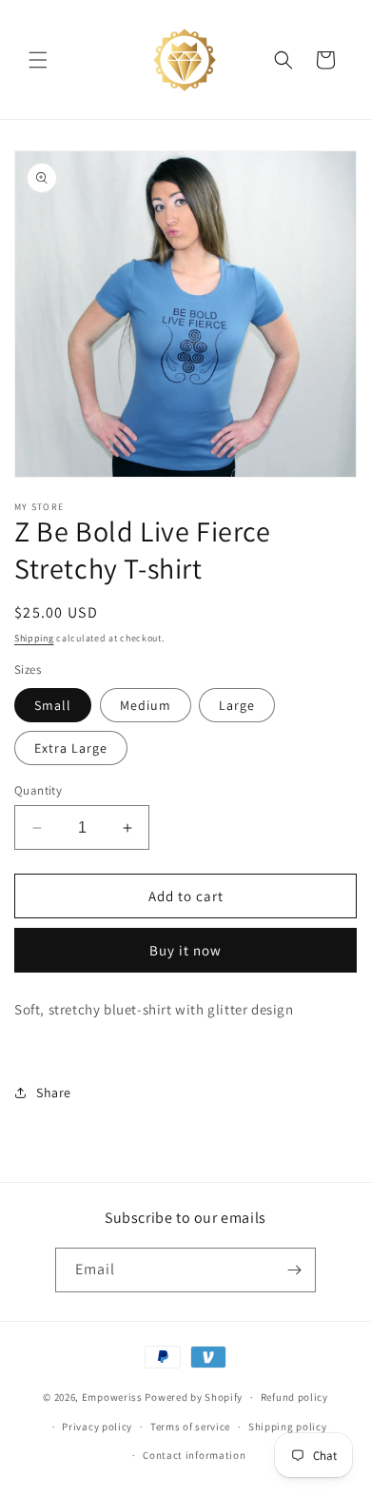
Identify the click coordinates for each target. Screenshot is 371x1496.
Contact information (194, 1455)
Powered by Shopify (194, 1397)
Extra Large (70, 748)
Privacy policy (97, 1426)
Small (52, 705)
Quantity (38, 790)
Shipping (34, 638)
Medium (145, 705)
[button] (38, 60)
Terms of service (190, 1426)
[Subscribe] (294, 1270)
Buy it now (185, 950)
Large (237, 705)
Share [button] (53, 1092)
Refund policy (294, 1397)
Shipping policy (287, 1426)
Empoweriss (112, 1397)
